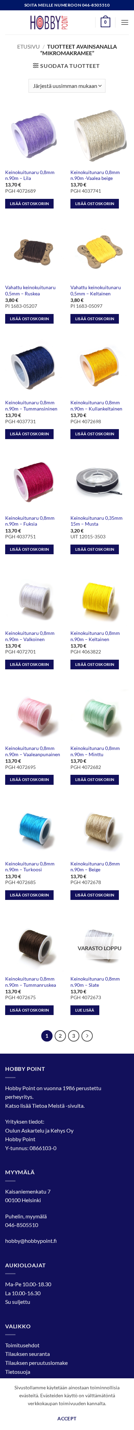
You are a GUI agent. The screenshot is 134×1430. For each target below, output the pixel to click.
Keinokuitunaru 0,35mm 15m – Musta (96, 521)
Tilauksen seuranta (27, 1353)
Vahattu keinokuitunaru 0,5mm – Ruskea (30, 290)
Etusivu (28, 46)
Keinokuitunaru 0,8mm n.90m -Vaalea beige (95, 175)
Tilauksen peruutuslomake (36, 1362)
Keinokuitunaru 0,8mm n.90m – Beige (95, 867)
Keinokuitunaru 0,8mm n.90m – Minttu (95, 751)
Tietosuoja (17, 1371)
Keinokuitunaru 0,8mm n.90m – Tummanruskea (30, 982)
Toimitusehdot (22, 1345)
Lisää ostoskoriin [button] (29, 203)
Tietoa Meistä (48, 1105)
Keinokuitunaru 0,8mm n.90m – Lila (30, 175)
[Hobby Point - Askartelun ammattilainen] (55, 22)
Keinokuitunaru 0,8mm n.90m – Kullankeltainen (96, 406)
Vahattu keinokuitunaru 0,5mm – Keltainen (95, 290)
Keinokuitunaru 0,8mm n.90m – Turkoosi (30, 867)
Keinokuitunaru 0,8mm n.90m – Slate (95, 982)
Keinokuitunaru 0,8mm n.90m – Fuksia (30, 521)
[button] (105, 22)
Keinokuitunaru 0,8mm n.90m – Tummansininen (31, 406)
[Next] (87, 1036)
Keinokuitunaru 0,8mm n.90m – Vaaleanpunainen (32, 751)
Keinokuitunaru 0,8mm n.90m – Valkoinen (30, 636)
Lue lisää (84, 1010)
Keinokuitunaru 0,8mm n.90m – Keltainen (95, 636)
